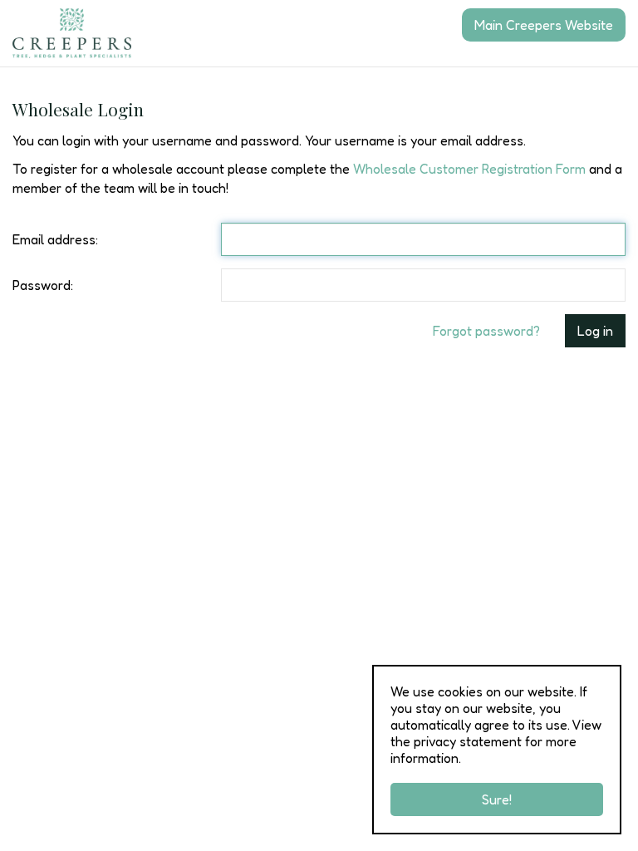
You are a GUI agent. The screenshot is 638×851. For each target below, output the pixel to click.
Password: (42, 285)
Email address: (55, 239)
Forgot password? (486, 330)
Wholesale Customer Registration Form (469, 168)
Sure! (497, 799)
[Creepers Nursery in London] (71, 33)
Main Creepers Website (543, 25)
